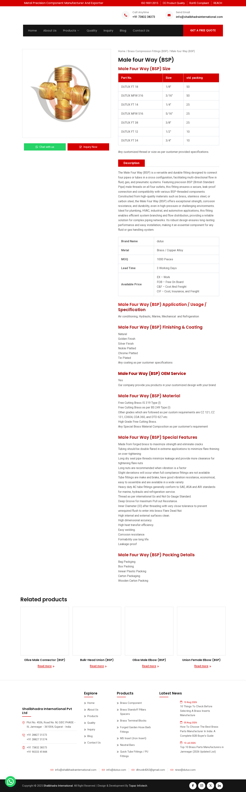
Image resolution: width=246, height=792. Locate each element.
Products (69, 30)
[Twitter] (210, 785)
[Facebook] (192, 785)
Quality (92, 30)
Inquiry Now (90, 147)
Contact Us (141, 30)
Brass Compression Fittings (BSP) (148, 51)
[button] (10, 781)
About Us (50, 30)
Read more (45, 666)
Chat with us (46, 147)
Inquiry (108, 30)
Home (32, 30)
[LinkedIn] (219, 785)
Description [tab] (131, 163)
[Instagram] (201, 785)
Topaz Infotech (138, 785)
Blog (123, 30)
